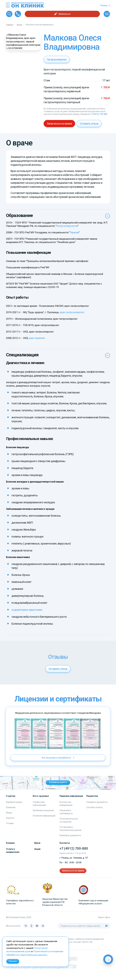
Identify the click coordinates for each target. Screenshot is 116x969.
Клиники (10, 843)
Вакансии (10, 807)
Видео (9, 812)
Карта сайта (104, 917)
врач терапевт (37, 338)
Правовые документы (70, 835)
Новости (10, 818)
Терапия (74, 232)
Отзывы (10, 823)
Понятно (13, 961)
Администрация (14, 802)
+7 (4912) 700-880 (98, 114)
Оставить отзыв (89, 123)
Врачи (37, 843)
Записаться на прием (59, 123)
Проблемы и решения (43, 810)
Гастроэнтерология (67, 226)
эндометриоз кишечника (26, 609)
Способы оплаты (94, 807)
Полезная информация (44, 815)
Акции (37, 849)
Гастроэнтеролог (57, 59)
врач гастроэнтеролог (72, 312)
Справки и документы (97, 802)
